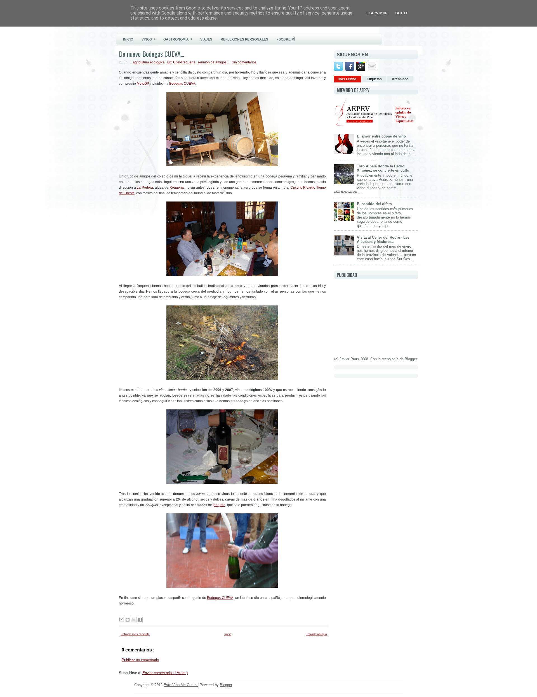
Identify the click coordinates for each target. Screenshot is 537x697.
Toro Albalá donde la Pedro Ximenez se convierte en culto (383, 168)
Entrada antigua (316, 634)
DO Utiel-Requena (181, 62)
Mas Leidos (347, 79)
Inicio (227, 634)
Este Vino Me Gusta (181, 685)
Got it (401, 13)
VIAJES (206, 39)
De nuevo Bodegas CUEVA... (151, 53)
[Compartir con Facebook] (140, 619)
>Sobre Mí (286, 39)
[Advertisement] (376, 317)
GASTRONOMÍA (177, 39)
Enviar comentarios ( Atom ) (165, 673)
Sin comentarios (244, 62)
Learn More (378, 13)
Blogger (411, 359)
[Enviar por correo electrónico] (121, 619)
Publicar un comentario (140, 660)
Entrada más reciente (135, 634)
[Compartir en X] (133, 619)
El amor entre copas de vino (381, 136)
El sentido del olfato (374, 204)
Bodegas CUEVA (182, 84)
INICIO (128, 39)
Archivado (400, 79)
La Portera (145, 187)
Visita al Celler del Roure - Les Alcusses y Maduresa (383, 239)
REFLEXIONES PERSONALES (244, 39)
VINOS (149, 39)
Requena (176, 187)
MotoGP (143, 84)
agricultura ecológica (149, 62)
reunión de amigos (212, 62)
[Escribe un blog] (127, 619)
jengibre (219, 505)
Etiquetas (374, 79)
